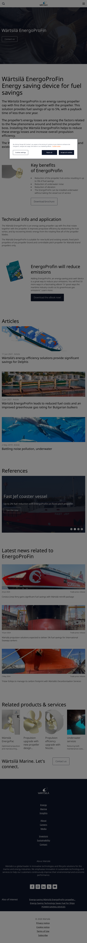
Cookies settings (20, 152)
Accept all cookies (66, 152)
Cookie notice (56, 146)
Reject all (49, 152)
